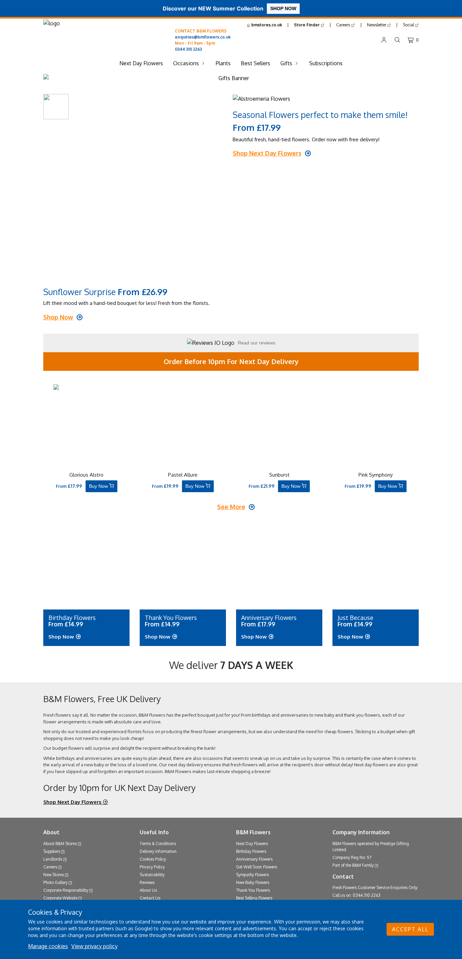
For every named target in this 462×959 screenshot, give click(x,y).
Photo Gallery (55, 882)
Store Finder (307, 24)
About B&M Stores (60, 843)
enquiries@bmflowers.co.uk (203, 37)
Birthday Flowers (251, 851)
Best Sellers (255, 63)
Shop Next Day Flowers (73, 802)
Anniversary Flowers (254, 859)
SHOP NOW (283, 8)
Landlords (52, 859)
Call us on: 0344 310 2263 (356, 895)
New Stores (53, 874)
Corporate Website (60, 898)
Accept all (410, 929)
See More (231, 506)
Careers (343, 24)
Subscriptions (326, 63)
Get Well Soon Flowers (256, 866)
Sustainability (152, 874)
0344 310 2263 (188, 49)
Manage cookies (48, 946)
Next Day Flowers (141, 63)
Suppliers (51, 851)
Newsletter (377, 24)
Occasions (186, 63)
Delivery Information (158, 851)
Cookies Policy (153, 859)
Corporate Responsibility (65, 890)
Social (409, 24)
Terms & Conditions (158, 843)
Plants (223, 63)
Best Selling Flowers (254, 898)
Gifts (286, 63)
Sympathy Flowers (252, 874)
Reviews (147, 882)
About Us (148, 890)
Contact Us (150, 898)
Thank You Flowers (253, 890)
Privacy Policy (152, 866)
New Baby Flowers (252, 882)
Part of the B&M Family (353, 865)
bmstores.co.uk (266, 24)
